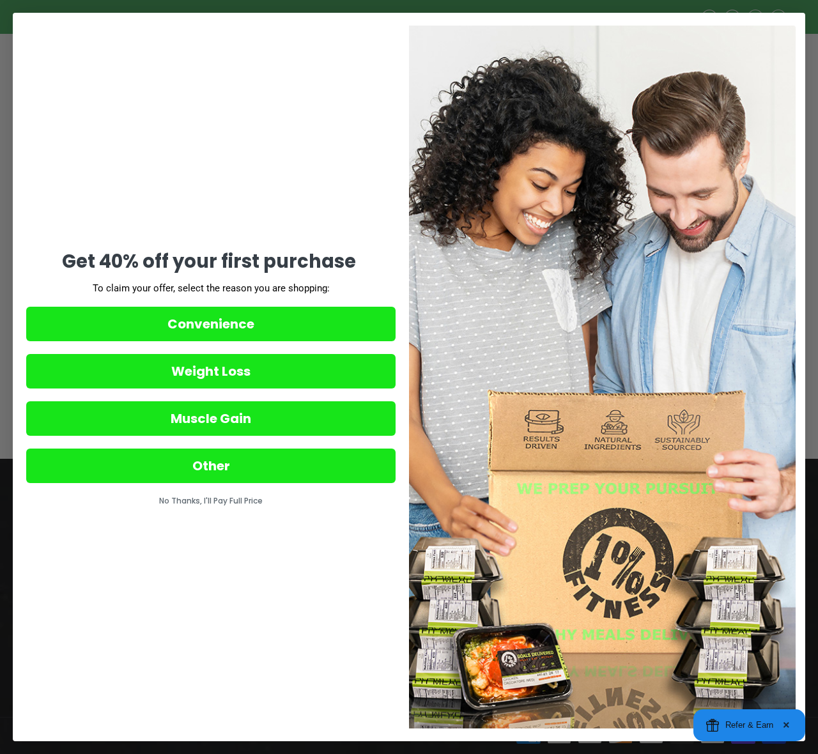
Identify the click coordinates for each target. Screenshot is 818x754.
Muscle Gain (211, 418)
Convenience (210, 324)
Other (211, 466)
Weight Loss (211, 371)
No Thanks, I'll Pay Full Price (211, 500)
